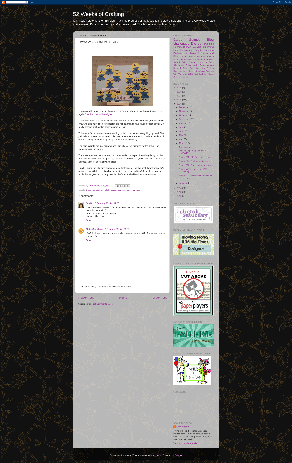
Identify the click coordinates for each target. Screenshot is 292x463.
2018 (179, 92)
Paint (211, 62)
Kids (200, 74)
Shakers (210, 68)
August (182, 123)
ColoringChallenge (197, 71)
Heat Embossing (183, 50)
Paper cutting (207, 65)
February (184, 147)
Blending (209, 50)
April (181, 139)
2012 (179, 196)
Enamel (192, 62)
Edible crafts (192, 65)
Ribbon (187, 47)
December (184, 107)
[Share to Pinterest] (128, 185)
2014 (179, 188)
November (184, 111)
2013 (179, 192)
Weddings (209, 59)
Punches (136, 190)
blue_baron (155, 455)
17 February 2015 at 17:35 (106, 203)
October (183, 115)
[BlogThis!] (119, 185)
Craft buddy (182, 427)
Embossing (208, 47)
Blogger (178, 455)
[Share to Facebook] (125, 185)
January (183, 183)
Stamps (194, 39)
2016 (179, 100)
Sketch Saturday (197, 56)
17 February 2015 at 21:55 (116, 229)
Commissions (124, 190)
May (181, 135)
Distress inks (180, 53)
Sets (185, 68)
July (181, 127)
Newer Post (86, 297)
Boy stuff (105, 190)
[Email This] (116, 185)
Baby (184, 62)
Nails (196, 74)
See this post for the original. (99, 114)
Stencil (176, 62)
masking (185, 77)
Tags (179, 77)
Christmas (198, 59)
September (184, 119)
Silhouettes (178, 65)
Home (123, 297)
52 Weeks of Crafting (98, 14)
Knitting (190, 74)
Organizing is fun (180, 71)
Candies (177, 47)
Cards (113, 190)
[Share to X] (122, 185)
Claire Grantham (94, 229)
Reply (88, 220)
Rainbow (205, 74)
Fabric (184, 74)
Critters (183, 56)
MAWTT (194, 53)
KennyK (177, 68)
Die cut (196, 43)
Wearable (210, 71)
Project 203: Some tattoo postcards (195, 165)
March (182, 143)
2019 (179, 88)
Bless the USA (93, 190)
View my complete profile (185, 443)
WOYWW (177, 74)
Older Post (160, 297)
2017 (179, 96)
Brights (198, 50)
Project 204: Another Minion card (194, 161)
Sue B (89, 203)
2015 (179, 104)
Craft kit (202, 62)
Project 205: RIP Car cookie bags (194, 157)
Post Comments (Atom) (103, 304)
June (181, 131)
